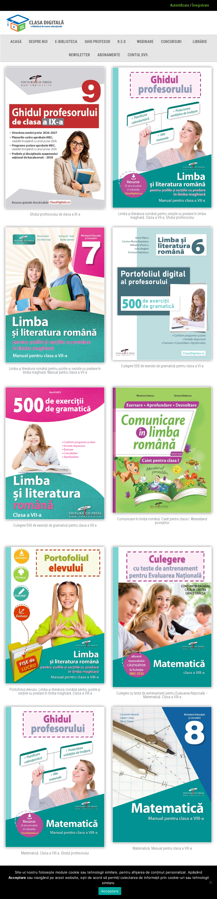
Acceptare (110, 891)
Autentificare (179, 5)
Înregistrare (200, 5)
